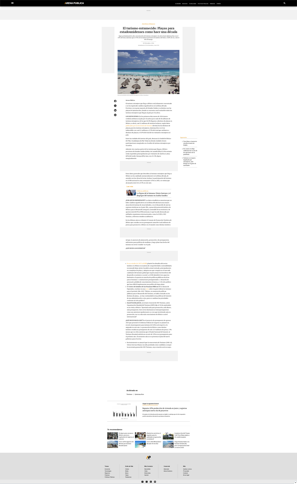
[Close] (158, 230)
